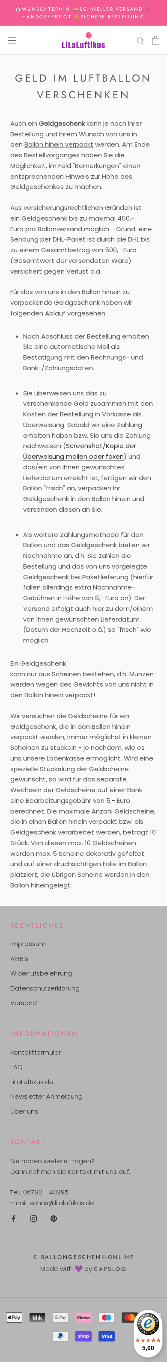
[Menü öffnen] (12, 40)
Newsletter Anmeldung (46, 1096)
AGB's (19, 958)
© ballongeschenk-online (83, 1257)
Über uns (24, 1111)
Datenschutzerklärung (45, 988)
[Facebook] (13, 1218)
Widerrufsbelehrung (41, 973)
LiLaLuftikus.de (32, 1081)
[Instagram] (33, 1218)
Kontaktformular (35, 1052)
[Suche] (140, 40)
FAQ (16, 1066)
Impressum (28, 943)
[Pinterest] (54, 1218)
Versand (23, 1002)
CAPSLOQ (110, 1269)
